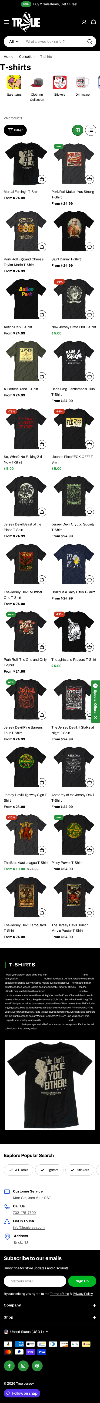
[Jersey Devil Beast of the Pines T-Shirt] (26, 496)
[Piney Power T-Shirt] (73, 834)
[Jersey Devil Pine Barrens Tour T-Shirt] (26, 699)
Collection (26, 56)
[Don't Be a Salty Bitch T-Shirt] (73, 564)
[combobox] (50, 41)
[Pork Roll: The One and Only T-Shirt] (26, 631)
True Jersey (24, 1383)
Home (8, 56)
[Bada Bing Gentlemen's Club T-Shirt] (73, 361)
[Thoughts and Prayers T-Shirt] (73, 631)
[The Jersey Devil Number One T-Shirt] (26, 564)
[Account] (84, 22)
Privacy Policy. (83, 1294)
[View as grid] (77, 130)
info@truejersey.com (29, 1227)
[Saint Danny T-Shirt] (73, 231)
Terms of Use (59, 1294)
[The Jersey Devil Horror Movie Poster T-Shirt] (73, 897)
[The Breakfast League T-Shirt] (26, 834)
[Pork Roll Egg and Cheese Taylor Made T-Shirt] (26, 231)
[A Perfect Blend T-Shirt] (26, 361)
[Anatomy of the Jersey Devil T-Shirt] (73, 767)
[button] (95, 701)
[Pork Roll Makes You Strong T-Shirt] (73, 163)
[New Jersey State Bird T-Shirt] (73, 299)
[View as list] (90, 130)
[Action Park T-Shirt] (26, 299)
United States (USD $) (27, 1332)
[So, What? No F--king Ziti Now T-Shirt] (26, 428)
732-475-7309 (24, 1213)
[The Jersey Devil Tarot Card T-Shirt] (26, 897)
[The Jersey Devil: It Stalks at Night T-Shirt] (73, 699)
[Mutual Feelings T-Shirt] (26, 163)
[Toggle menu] (6, 22)
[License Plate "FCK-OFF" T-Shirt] (73, 428)
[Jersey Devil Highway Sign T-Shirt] (26, 767)
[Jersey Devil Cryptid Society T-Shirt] (73, 496)
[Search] (90, 41)
